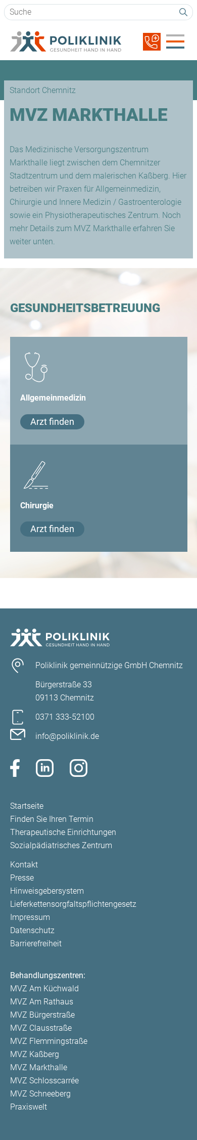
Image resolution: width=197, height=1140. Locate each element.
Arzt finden (52, 421)
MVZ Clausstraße (41, 1028)
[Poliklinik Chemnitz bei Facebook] (15, 770)
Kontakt (24, 864)
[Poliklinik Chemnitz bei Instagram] (78, 770)
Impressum (30, 917)
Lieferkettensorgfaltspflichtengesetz (73, 904)
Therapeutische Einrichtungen (63, 832)
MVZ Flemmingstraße (48, 1041)
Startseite (26, 806)
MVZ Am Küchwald (44, 988)
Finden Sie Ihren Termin (51, 819)
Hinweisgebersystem (47, 891)
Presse (22, 878)
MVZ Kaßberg (34, 1054)
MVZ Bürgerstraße (42, 1015)
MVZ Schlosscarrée (44, 1080)
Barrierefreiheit (36, 943)
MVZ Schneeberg (40, 1094)
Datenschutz (32, 930)
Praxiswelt (28, 1107)
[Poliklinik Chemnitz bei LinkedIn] (45, 770)
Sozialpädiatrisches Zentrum (61, 845)
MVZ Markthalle (38, 1067)
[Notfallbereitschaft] (152, 48)
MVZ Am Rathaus (41, 1001)
